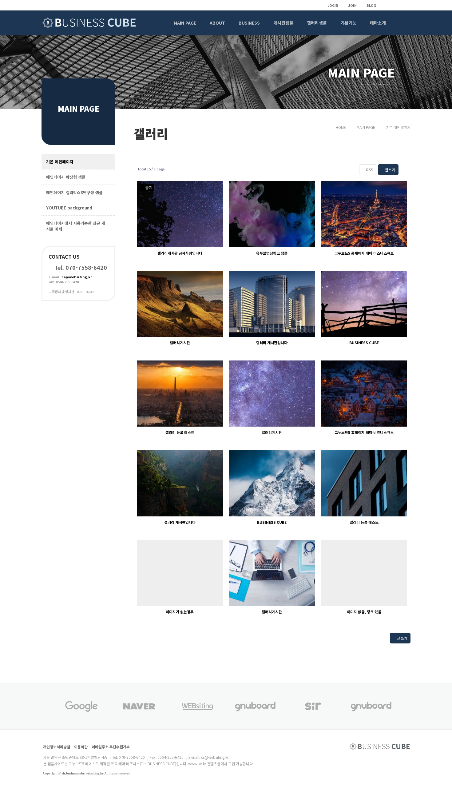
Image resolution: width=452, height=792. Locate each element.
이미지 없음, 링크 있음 (364, 611)
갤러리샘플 (317, 23)
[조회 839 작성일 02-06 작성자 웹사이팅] (180, 573)
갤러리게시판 (180, 342)
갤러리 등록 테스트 (179, 432)
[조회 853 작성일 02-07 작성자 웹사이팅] (364, 483)
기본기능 (348, 23)
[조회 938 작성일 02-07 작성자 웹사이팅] (272, 304)
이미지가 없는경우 (180, 611)
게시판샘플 (283, 23)
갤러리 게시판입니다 (271, 342)
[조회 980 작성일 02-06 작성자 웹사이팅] (180, 304)
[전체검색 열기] (401, 22)
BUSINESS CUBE (364, 342)
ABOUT (217, 23)
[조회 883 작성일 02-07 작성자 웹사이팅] (364, 393)
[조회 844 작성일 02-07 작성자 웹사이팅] (272, 573)
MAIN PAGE (185, 23)
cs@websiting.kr (76, 276)
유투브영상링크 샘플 (271, 253)
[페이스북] (405, 5)
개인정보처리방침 (56, 746)
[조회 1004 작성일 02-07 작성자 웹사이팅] (364, 214)
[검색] (210, 640)
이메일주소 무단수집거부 (111, 746)
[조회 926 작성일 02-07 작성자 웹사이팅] (272, 393)
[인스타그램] (384, 5)
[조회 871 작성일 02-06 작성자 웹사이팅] (364, 304)
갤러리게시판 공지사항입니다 (179, 253)
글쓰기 (389, 169)
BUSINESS (249, 23)
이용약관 (81, 746)
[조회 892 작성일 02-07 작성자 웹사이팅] (180, 393)
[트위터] (395, 5)
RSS (369, 169)
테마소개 (378, 23)
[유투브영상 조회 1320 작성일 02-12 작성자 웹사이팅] (272, 214)
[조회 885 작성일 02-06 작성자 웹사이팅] (272, 483)
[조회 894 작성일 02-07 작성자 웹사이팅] (180, 483)
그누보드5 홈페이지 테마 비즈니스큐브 (364, 253)
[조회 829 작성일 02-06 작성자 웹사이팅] (364, 573)
